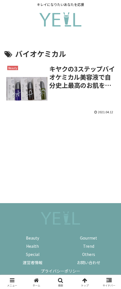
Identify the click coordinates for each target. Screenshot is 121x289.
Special (32, 254)
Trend (88, 246)
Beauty (32, 238)
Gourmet (88, 238)
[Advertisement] (60, 155)
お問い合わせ (88, 262)
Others (88, 254)
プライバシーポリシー (60, 271)
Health (32, 246)
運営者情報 (32, 262)
